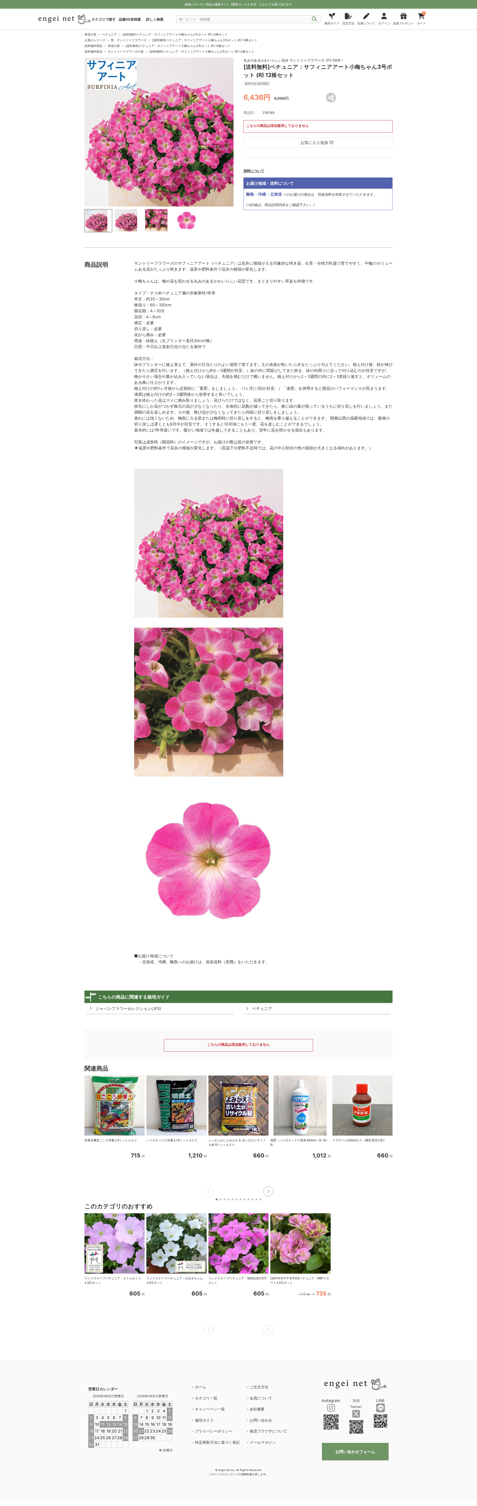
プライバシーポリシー (213, 1431)
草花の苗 (90, 34)
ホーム (200, 1387)
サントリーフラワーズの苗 (126, 51)
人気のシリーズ (94, 40)
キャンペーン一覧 (210, 1409)
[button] (268, 1191)
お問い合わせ (261, 1420)
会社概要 (257, 1409)
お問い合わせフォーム (355, 1451)
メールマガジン (263, 1442)
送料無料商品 (93, 46)
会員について (261, 1398)
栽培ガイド (204, 1420)
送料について (253, 171)
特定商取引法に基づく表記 (217, 1442)
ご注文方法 (259, 1387)
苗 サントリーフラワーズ (129, 40)
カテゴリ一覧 (206, 1398)
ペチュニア (109, 34)
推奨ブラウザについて (268, 1431)
